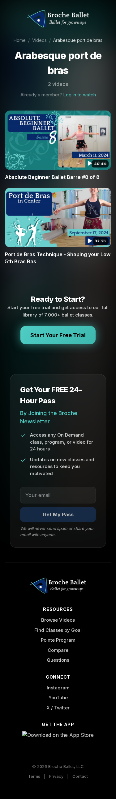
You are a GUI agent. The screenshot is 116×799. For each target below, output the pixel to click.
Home (20, 40)
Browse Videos (58, 620)
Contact (80, 776)
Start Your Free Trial (58, 335)
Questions (58, 660)
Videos (39, 40)
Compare (58, 650)
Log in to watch (79, 95)
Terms (34, 776)
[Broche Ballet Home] (58, 19)
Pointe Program (58, 640)
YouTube (58, 697)
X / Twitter (58, 708)
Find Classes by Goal (58, 630)
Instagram (58, 688)
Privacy (56, 776)
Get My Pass (58, 514)
